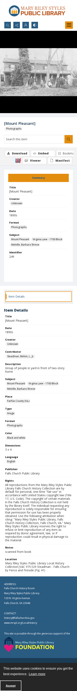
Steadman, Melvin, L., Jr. (20, 356)
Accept (11, 685)
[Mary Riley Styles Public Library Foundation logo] (29, 644)
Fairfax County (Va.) (18, 401)
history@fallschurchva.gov (19, 618)
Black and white (16, 437)
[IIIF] (18, 160)
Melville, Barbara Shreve (25, 244)
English (11, 461)
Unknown (16, 203)
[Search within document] (68, 139)
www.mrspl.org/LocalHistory (20, 623)
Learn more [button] (37, 674)
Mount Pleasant (20, 239)
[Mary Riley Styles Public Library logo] (37, 11)
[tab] (38, 178)
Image (10, 413)
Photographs (13, 128)
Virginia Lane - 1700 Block (47, 239)
